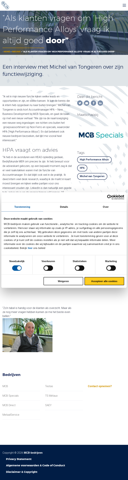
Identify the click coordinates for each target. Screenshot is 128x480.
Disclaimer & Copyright (21, 472)
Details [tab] (64, 206)
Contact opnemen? (100, 386)
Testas (49, 386)
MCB (5, 386)
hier (30, 248)
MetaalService (10, 414)
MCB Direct (9, 405)
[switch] (48, 268)
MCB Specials (10, 395)
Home (7, 51)
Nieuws (16, 51)
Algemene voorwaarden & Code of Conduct (35, 465)
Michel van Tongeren (92, 176)
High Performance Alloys (94, 159)
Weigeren (63, 281)
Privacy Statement (19, 459)
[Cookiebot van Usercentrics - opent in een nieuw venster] (109, 197)
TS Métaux (51, 395)
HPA (82, 168)
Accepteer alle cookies (104, 281)
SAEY (48, 405)
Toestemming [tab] (22, 206)
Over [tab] (105, 206)
